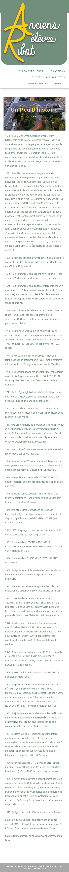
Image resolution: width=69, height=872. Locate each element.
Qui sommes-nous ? (31, 71)
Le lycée (35, 77)
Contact (59, 83)
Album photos (55, 77)
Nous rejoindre (37, 83)
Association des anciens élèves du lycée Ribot (26, 866)
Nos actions (57, 71)
